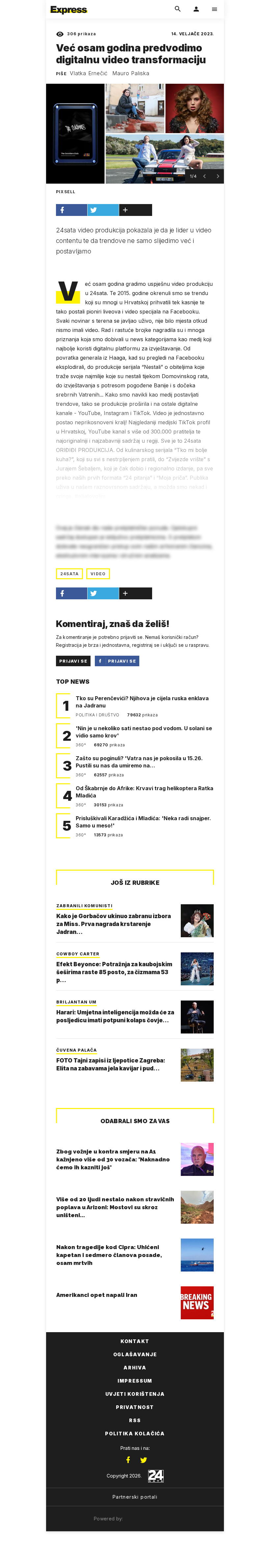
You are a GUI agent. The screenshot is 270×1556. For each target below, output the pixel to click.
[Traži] (178, 9)
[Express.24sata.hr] (69, 4)
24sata (69, 573)
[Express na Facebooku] (128, 1460)
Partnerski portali (135, 1497)
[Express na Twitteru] (143, 1460)
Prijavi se (73, 661)
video (98, 573)
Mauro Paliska (130, 73)
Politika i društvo (98, 714)
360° (81, 744)
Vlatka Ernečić (89, 73)
